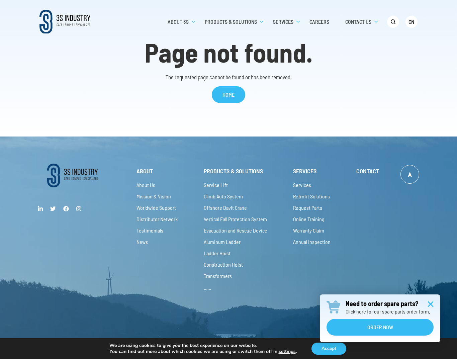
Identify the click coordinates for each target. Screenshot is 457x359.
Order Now (380, 327)
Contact (367, 171)
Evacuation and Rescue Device (235, 230)
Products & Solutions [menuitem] (231, 21)
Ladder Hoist (217, 253)
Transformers (218, 276)
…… (207, 287)
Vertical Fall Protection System (235, 219)
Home (228, 94)
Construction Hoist (223, 264)
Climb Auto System (223, 196)
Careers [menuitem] (319, 21)
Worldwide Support (156, 207)
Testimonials (149, 230)
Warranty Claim (308, 230)
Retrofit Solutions (311, 196)
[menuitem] (393, 22)
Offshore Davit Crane (225, 207)
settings (287, 352)
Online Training (309, 219)
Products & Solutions (233, 171)
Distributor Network (157, 219)
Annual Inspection (312, 242)
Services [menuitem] (283, 21)
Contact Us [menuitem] (358, 21)
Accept (329, 348)
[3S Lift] (72, 175)
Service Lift (216, 185)
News (142, 242)
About (144, 171)
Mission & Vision (153, 196)
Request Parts (307, 207)
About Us (145, 185)
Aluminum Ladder (222, 242)
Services (304, 171)
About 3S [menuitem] (178, 21)
